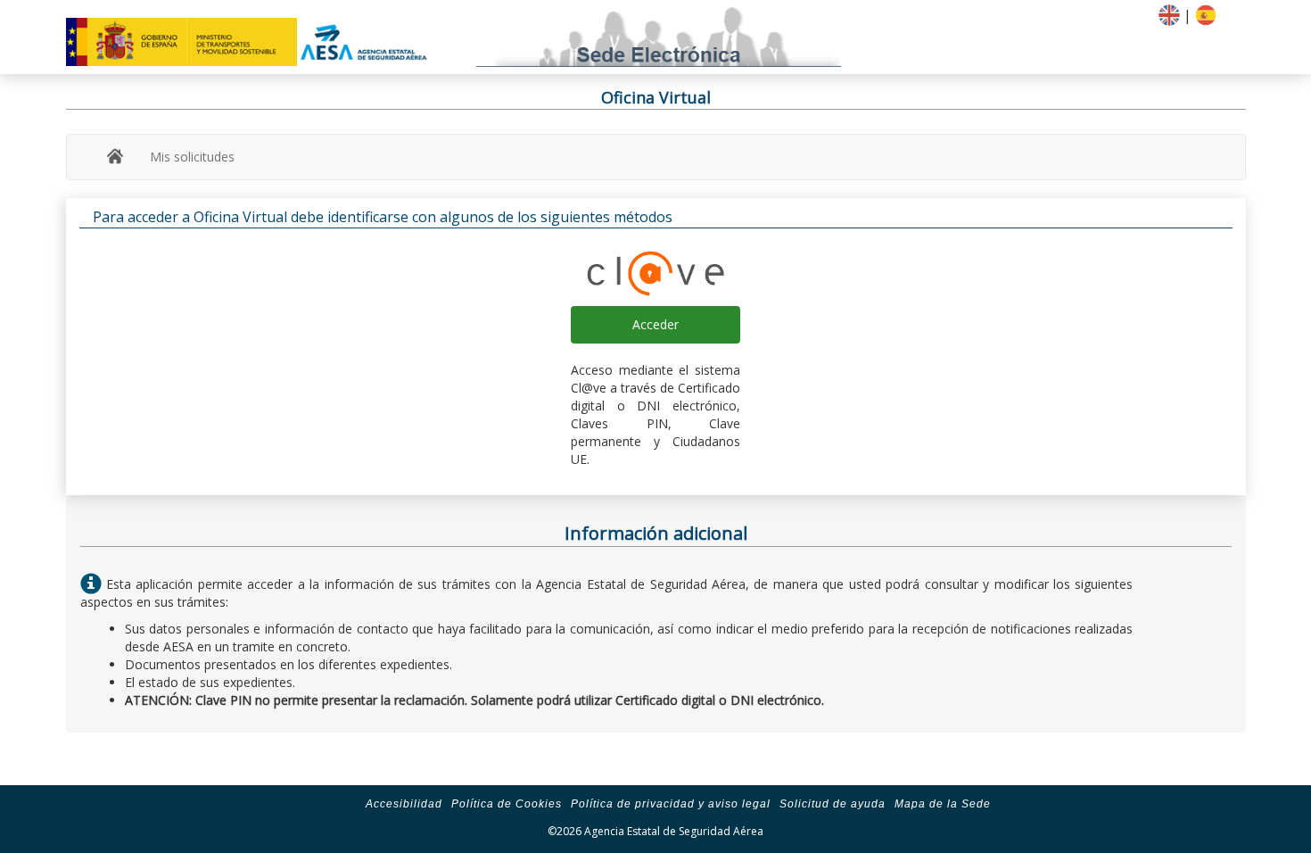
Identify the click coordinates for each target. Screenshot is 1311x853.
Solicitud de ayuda (832, 804)
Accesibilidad (404, 804)
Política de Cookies (506, 804)
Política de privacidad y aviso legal (671, 804)
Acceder (655, 324)
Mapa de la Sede (943, 804)
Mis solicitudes (192, 156)
